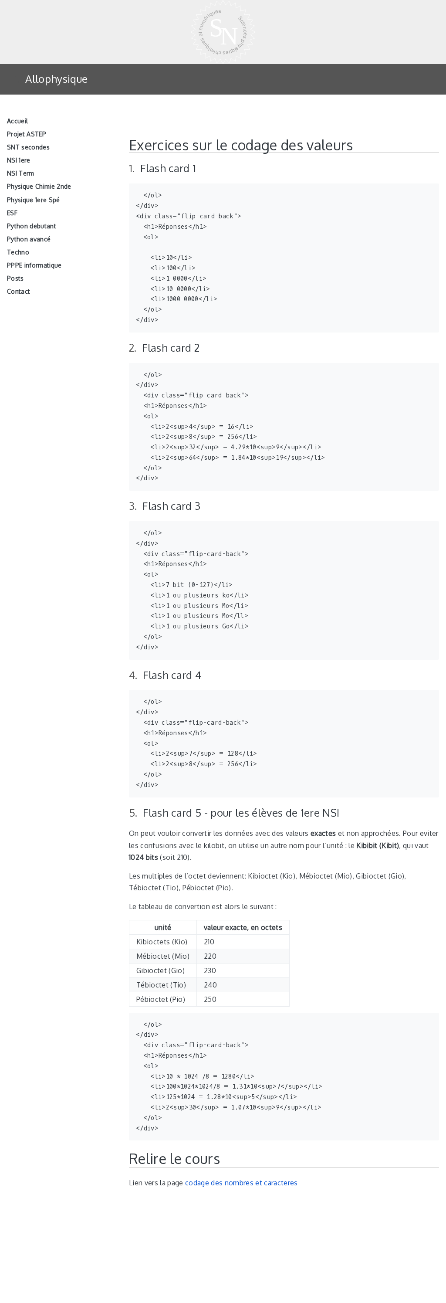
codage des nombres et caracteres (241, 1182)
